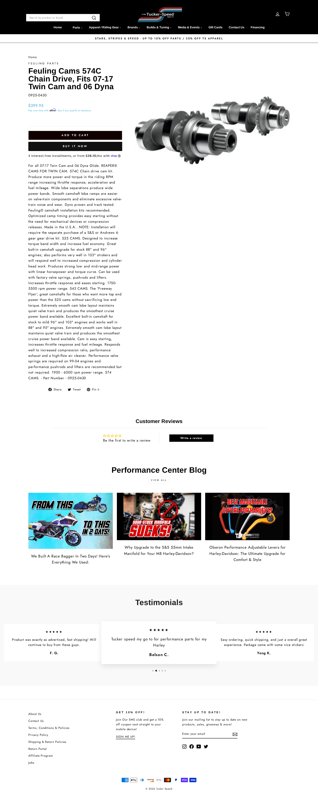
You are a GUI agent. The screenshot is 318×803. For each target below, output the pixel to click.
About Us (34, 714)
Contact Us (36, 721)
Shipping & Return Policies (47, 742)
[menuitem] (57, 27)
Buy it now (75, 146)
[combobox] (63, 17)
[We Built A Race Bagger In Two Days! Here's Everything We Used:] (70, 521)
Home (32, 57)
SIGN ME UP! (125, 737)
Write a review (191, 438)
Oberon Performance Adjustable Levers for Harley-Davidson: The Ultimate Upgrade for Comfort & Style (247, 553)
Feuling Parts (43, 63)
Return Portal (37, 749)
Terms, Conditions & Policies (49, 728)
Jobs (31, 763)
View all (159, 480)
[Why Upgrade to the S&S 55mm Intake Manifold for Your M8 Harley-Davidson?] (159, 516)
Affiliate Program (40, 756)
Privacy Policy (38, 735)
